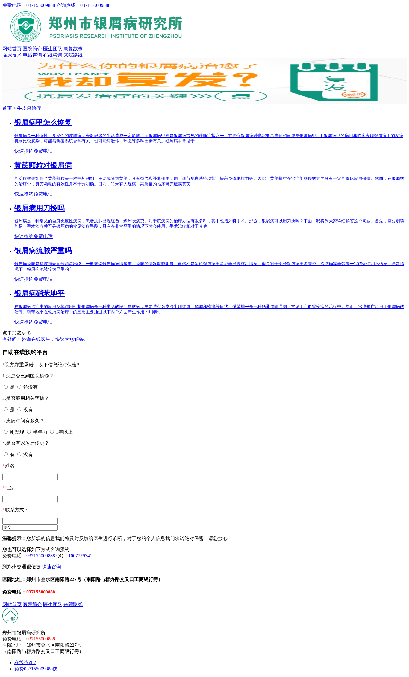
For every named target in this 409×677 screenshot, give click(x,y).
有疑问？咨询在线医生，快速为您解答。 (45, 339)
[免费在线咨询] (10, 622)
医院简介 (32, 48)
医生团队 (52, 48)
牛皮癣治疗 (29, 108)
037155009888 (40, 555)
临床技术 (12, 54)
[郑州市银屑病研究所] (98, 42)
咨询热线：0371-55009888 (83, 5)
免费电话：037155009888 (28, 5)
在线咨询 (52, 54)
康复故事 (73, 48)
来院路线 (73, 54)
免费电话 (43, 151)
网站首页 (12, 48)
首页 (7, 108)
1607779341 (80, 555)
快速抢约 (24, 151)
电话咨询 (32, 54)
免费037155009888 (35, 668)
